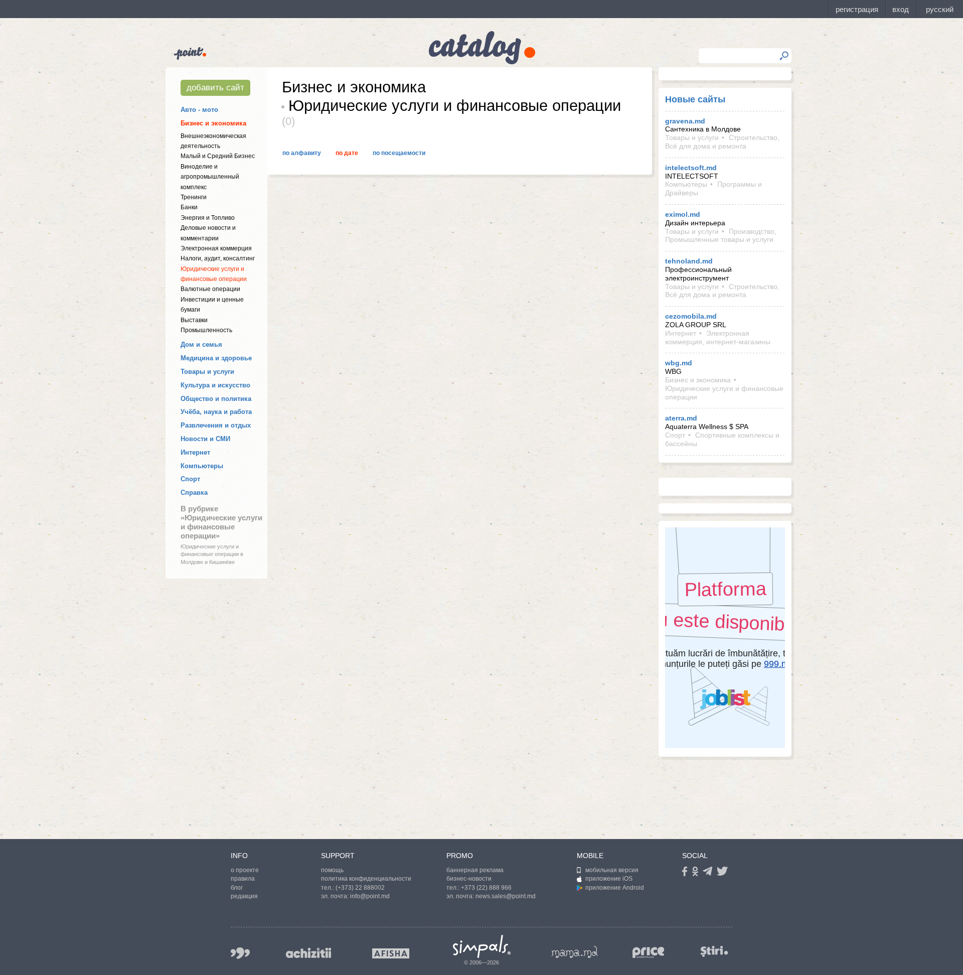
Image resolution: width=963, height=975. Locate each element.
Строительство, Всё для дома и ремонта (722, 141)
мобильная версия (611, 870)
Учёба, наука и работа (216, 411)
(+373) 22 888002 (360, 887)
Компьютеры (202, 466)
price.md (648, 952)
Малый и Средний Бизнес (218, 156)
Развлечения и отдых (216, 425)
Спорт (190, 479)
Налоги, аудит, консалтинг (218, 258)
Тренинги (194, 197)
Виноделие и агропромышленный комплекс (210, 177)
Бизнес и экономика (213, 123)
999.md (240, 953)
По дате (347, 153)
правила (243, 878)
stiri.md (714, 951)
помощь (332, 870)
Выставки (194, 320)
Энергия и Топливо (208, 217)
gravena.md (685, 121)
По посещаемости (399, 153)
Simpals (482, 946)
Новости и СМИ (205, 439)
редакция (244, 896)
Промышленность (206, 330)
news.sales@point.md (505, 896)
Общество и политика (216, 398)
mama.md (575, 952)
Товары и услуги (207, 371)
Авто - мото (199, 109)
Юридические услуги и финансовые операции (724, 392)
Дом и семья (201, 344)
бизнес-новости (469, 878)
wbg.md (678, 363)
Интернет (195, 452)
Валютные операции (210, 289)
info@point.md (370, 896)
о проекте (245, 870)
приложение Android (614, 887)
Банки (189, 207)
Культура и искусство (215, 385)
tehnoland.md (689, 261)
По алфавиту (301, 153)
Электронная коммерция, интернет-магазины (717, 337)
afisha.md (390, 953)
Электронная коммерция (216, 248)
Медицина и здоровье (216, 358)
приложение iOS (608, 878)
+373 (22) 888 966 (486, 887)
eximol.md (682, 214)
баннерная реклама (475, 870)
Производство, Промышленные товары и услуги (720, 235)
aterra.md (681, 418)
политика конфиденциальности (366, 878)
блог (237, 887)
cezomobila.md (691, 316)
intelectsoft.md (691, 168)
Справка (194, 492)
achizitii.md (308, 952)
